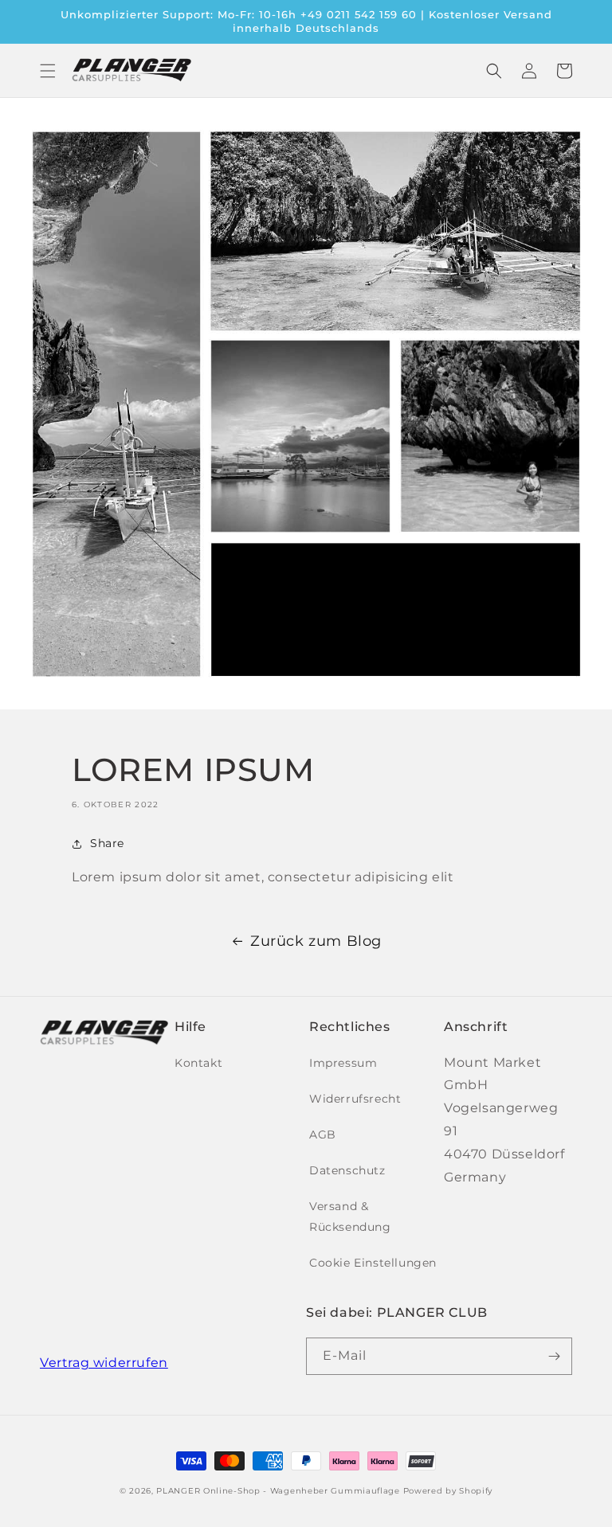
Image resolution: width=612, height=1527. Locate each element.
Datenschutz (347, 1170)
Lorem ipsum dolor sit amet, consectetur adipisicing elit (263, 877)
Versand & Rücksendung (350, 1216)
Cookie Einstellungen (373, 1263)
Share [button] (107, 843)
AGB (322, 1134)
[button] (47, 70)
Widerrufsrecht (355, 1099)
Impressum (343, 1063)
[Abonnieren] (553, 1356)
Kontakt (198, 1063)
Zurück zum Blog (316, 941)
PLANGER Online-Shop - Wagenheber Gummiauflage (278, 1491)
